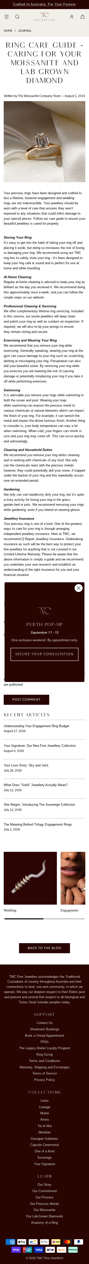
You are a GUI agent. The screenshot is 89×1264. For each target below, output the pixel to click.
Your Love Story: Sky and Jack (26, 765)
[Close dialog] (79, 588)
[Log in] (71, 16)
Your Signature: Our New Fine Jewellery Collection (40, 746)
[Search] (17, 16)
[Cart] (82, 16)
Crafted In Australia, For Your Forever (44, 4)
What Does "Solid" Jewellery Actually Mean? (35, 785)
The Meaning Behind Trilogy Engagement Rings (38, 824)
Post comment (26, 699)
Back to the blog (44, 948)
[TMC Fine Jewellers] (44, 17)
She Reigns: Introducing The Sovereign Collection (39, 804)
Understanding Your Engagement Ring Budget (36, 726)
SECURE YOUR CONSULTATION (44, 654)
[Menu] (6, 16)
